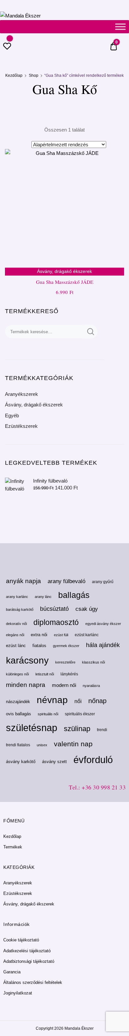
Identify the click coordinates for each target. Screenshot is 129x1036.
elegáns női (15, 635)
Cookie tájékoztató (21, 939)
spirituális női (48, 714)
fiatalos (39, 645)
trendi (102, 729)
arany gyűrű (102, 581)
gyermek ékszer (66, 646)
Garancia (12, 971)
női (78, 701)
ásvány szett (54, 761)
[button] (115, 158)
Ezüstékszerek (21, 426)
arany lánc (43, 597)
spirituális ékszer (80, 714)
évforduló (93, 760)
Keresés (90, 332)
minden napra (25, 684)
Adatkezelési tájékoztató (27, 950)
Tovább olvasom (64, 306)
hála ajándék (103, 645)
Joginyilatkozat (17, 993)
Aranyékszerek (21, 394)
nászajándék (18, 701)
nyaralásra (91, 686)
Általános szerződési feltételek (32, 982)
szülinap (77, 729)
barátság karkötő (19, 609)
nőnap (97, 700)
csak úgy (86, 609)
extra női (39, 634)
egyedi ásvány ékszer (103, 624)
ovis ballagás (18, 713)
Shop (33, 75)
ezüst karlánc (87, 635)
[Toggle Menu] (120, 26)
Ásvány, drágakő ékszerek (34, 404)
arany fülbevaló (66, 581)
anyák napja (23, 580)
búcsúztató (54, 609)
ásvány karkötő (20, 761)
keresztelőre (65, 662)
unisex (42, 745)
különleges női (17, 674)
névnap (52, 700)
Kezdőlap (13, 75)
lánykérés (69, 674)
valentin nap (73, 744)
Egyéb (12, 415)
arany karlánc (17, 597)
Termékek (12, 846)
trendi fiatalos (18, 745)
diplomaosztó (56, 622)
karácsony (27, 660)
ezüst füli (61, 635)
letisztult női (44, 674)
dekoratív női (16, 624)
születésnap (31, 727)
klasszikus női (93, 662)
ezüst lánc (16, 645)
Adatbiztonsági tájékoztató (28, 961)
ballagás (74, 595)
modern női (64, 685)
